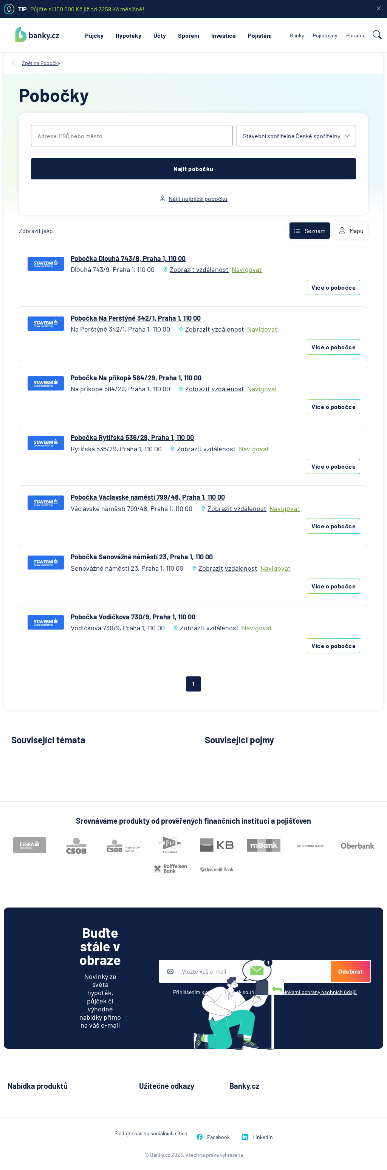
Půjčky (94, 35)
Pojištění (260, 35)
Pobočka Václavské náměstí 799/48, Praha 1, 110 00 (148, 497)
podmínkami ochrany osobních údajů (314, 992)
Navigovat (247, 269)
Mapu (357, 230)
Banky (297, 35)
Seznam (315, 230)
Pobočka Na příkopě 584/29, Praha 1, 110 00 (136, 378)
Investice (223, 35)
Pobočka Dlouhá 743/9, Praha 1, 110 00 (128, 258)
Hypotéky (128, 35)
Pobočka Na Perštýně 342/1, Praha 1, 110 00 (136, 318)
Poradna (355, 35)
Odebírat (350, 971)
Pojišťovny (325, 35)
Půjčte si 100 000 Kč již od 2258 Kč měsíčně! (87, 8)
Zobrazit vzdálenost (199, 269)
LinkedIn (262, 1137)
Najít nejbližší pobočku (198, 198)
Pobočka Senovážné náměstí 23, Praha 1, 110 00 (142, 557)
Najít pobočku (193, 168)
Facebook (218, 1137)
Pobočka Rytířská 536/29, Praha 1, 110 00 (132, 437)
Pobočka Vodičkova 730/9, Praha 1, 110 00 (133, 617)
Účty (159, 35)
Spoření (188, 35)
